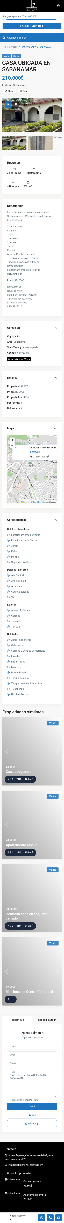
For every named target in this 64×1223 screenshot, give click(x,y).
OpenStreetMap (39, 501)
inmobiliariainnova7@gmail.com (26, 1164)
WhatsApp (33, 1123)
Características (16, 519)
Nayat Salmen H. (33, 1033)
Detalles (12, 377)
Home (5, 47)
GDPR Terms (32, 1100)
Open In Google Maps (19, 359)
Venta (6, 56)
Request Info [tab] (17, 1019)
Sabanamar (19, 85)
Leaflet (26, 501)
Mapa (10, 428)
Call (33, 1115)
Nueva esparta (30, 347)
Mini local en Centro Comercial (29, 992)
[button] (32, 465)
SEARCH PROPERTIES (32, 26)
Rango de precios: (12, 16)
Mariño (8, 85)
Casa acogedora (18, 772)
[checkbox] (8, 1100)
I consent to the (24, 1100)
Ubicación (13, 327)
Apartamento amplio (21, 845)
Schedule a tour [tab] (47, 1019)
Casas (14, 47)
